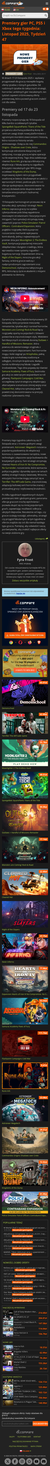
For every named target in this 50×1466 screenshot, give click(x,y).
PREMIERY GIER (14, 73)
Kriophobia (32, 354)
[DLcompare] (25, 1431)
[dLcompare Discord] (43, 1461)
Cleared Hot (8, 388)
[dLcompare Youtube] (36, 1461)
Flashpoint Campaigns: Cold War (27, 378)
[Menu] (46, 3)
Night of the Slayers (12, 257)
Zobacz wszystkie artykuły (25, 580)
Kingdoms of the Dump (24, 171)
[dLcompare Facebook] (14, 1461)
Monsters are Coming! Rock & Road (19, 329)
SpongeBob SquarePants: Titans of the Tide (23, 126)
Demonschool (9, 267)
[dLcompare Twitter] (7, 1461)
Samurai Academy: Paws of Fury (18, 371)
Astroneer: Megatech (25, 447)
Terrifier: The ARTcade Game (16, 481)
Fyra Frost (27, 73)
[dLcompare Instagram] (21, 1461)
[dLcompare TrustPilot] (28, 1461)
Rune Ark (15, 161)
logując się (20, 593)
